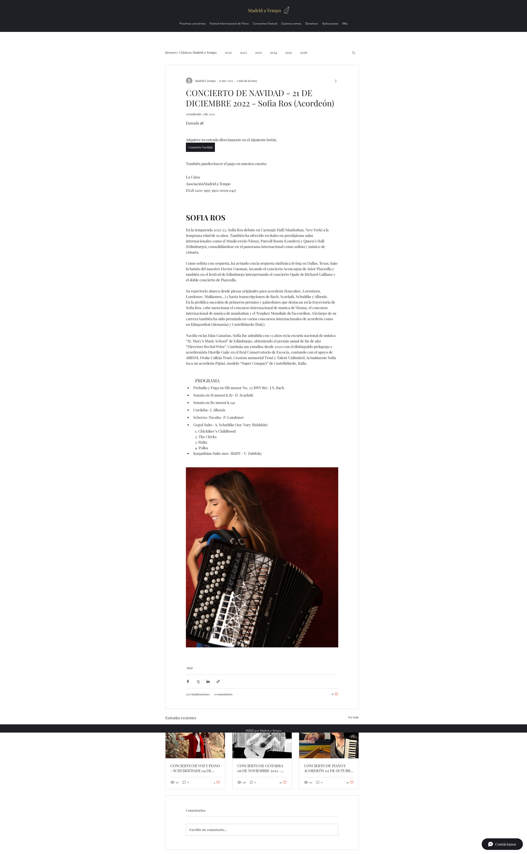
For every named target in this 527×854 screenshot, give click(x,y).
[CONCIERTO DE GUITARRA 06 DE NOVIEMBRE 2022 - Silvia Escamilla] (262, 741)
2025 (288, 52)
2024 (273, 52)
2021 (258, 52)
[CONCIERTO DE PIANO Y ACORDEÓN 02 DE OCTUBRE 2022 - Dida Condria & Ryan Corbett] (329, 741)
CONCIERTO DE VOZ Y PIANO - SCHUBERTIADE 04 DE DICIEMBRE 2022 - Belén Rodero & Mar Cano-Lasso (195, 768)
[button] (354, 52)
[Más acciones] (335, 80)
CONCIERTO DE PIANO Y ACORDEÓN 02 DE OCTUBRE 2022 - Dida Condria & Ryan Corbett (328, 768)
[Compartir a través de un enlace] (218, 681)
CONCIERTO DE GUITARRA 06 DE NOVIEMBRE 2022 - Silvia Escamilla (260, 768)
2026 (303, 52)
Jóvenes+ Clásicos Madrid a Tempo (191, 52)
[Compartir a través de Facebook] (188, 681)
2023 (243, 52)
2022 (228, 52)
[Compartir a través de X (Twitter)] (198, 681)
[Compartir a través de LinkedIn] (208, 681)
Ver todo (353, 717)
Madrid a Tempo (264, 10)
